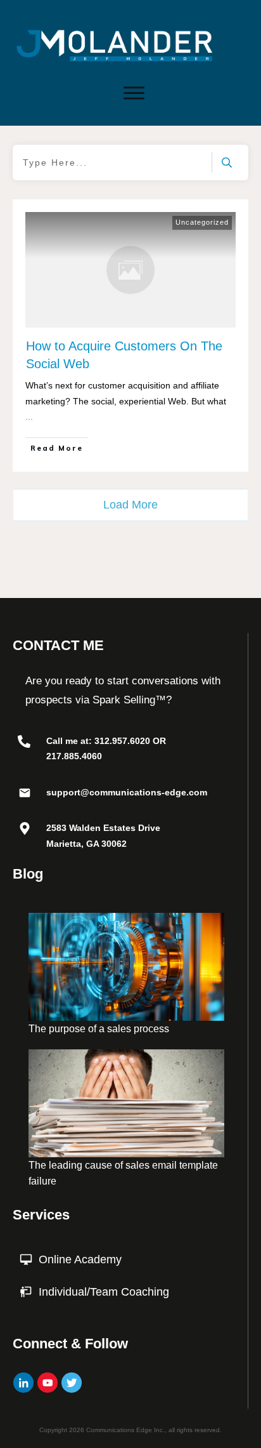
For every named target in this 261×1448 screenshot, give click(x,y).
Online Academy (80, 1259)
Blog (28, 874)
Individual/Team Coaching (104, 1291)
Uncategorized (202, 222)
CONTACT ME (58, 645)
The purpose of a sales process (99, 1028)
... (29, 416)
